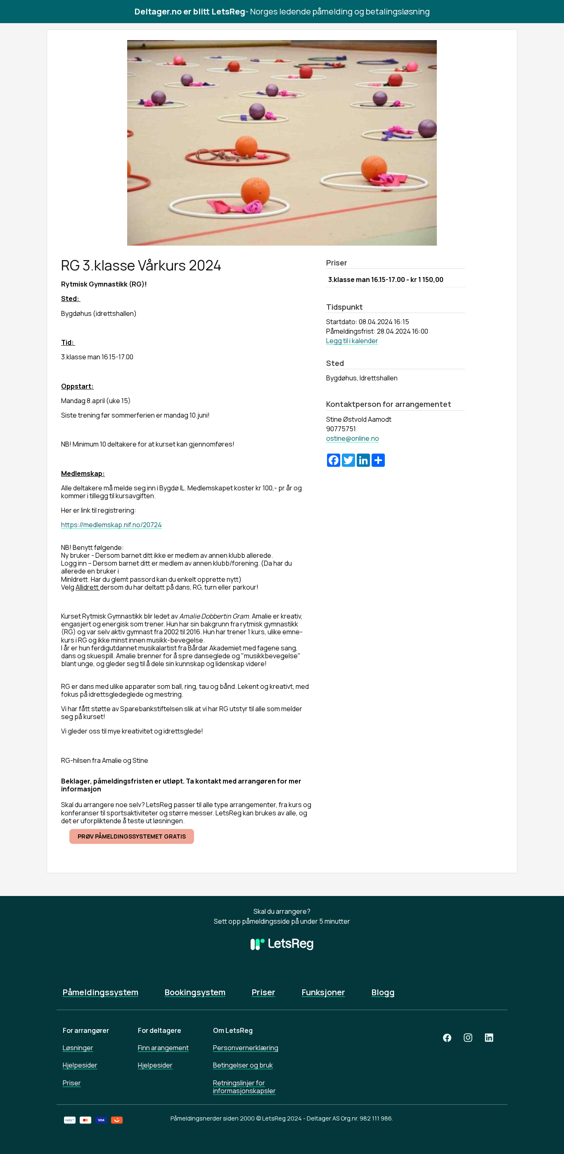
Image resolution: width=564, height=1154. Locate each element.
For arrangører (86, 1030)
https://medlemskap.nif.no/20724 (111, 524)
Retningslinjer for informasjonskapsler (244, 1086)
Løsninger (78, 1047)
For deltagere (159, 1030)
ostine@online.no (352, 438)
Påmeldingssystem (100, 992)
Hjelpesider (80, 1065)
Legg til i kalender (352, 340)
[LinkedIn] (489, 1038)
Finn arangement (163, 1047)
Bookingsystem (195, 992)
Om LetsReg (233, 1030)
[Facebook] (447, 1038)
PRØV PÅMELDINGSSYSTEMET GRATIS (132, 836)
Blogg (383, 992)
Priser (263, 992)
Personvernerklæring (245, 1047)
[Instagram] (468, 1038)
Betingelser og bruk (243, 1065)
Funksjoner (323, 992)
